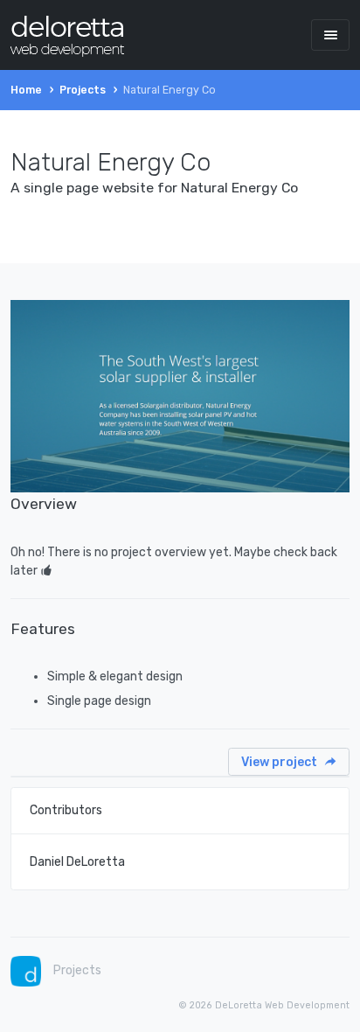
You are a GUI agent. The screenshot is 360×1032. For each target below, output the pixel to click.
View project (280, 762)
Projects (82, 90)
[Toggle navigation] (330, 34)
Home (26, 90)
